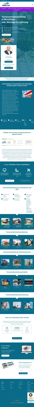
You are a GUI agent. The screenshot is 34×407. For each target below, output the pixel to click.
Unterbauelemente (10, 79)
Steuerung (18, 79)
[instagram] (3, 0)
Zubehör (14, 79)
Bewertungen (12, 78)
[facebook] (1, 0)
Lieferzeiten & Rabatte (23, 79)
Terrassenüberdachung (21, 78)
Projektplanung (7, 78)
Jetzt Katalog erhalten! (23, 373)
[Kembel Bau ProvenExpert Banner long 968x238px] (17, 138)
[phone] (6, 0)
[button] (5, 226)
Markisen (27, 78)
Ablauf (16, 78)
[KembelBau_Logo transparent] (6, 2)
